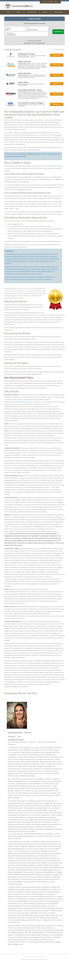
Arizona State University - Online (29, 90)
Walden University (24, 61)
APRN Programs (58, 12)
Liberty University (24, 73)
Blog (56, 1)
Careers (18, 12)
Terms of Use (43, 956)
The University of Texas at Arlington (31, 103)
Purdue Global (23, 82)
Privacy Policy (36, 956)
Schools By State (31, 12)
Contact (51, 1)
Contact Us (29, 956)
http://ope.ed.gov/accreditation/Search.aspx (19, 402)
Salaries (45, 12)
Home (8, 12)
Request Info (56, 55)
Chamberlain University (26, 54)
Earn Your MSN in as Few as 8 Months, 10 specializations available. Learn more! (32, 56)
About (45, 1)
